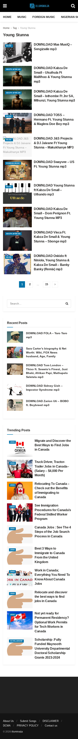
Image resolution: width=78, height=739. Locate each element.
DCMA (7, 725)
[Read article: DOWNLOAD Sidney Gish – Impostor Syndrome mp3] (15, 389)
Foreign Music (43, 17)
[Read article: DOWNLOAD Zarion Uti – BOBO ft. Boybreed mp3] (15, 405)
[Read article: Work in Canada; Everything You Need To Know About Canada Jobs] (20, 577)
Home (7, 17)
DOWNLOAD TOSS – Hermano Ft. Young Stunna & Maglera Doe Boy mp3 (53, 119)
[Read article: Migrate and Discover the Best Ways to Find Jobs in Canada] (20, 448)
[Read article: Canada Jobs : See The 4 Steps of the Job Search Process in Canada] (20, 534)
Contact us (51, 725)
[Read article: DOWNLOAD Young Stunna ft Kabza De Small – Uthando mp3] (17, 193)
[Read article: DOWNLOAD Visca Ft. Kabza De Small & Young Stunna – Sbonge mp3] (17, 240)
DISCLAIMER (51, 720)
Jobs (12, 442)
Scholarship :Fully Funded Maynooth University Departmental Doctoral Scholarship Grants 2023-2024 (52, 648)
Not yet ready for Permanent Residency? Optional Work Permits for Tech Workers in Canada (52, 622)
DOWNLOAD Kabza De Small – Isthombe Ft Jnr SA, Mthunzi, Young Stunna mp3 (54, 96)
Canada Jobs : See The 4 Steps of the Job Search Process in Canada (53, 532)
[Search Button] (73, 6)
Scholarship (16, 641)
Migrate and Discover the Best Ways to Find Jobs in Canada (53, 445)
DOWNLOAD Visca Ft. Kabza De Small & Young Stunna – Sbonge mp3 (52, 237)
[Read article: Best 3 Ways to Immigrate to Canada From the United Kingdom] (20, 555)
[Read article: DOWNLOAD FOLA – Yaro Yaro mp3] (15, 337)
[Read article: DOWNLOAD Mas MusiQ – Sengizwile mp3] (17, 52)
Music (21, 17)
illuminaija (17, 731)
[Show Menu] (5, 6)
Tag (15, 28)
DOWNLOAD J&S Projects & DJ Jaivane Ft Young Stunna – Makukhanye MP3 (54, 143)
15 (46, 284)
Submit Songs (28, 720)
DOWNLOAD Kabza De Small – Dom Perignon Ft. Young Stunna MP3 (52, 213)
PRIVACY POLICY (28, 725)
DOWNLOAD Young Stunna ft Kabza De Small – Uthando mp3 (54, 190)
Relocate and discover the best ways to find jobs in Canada (51, 597)
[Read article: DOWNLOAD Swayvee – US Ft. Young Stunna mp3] (17, 170)
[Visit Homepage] (39, 6)
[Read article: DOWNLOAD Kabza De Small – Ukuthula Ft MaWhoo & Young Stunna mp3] (17, 76)
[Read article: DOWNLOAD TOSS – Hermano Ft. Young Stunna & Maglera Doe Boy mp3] (17, 123)
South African (13, 69)
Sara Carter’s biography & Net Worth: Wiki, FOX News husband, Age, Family (46, 352)
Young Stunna (27, 28)
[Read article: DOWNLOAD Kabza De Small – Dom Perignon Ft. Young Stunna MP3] (17, 217)
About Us (8, 720)
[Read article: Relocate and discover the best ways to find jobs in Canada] (20, 599)
